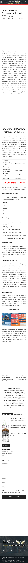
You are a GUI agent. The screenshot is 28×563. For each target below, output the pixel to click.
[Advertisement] (14, 35)
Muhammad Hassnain (8, 18)
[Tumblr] (20, 550)
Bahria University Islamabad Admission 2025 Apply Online (7, 379)
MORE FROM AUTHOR (19, 414)
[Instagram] (7, 550)
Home (3, 7)
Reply (3, 455)
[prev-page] (3, 441)
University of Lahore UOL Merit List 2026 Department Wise (18, 420)
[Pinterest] (16, 550)
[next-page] (5, 441)
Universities (8, 7)
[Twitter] (24, 550)
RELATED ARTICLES (7, 414)
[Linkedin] (11, 550)
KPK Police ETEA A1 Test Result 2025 (21, 378)
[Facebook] (3, 550)
